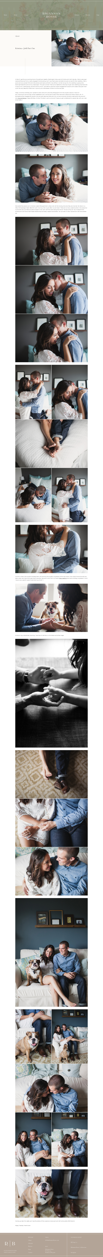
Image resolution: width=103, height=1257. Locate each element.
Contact (26, 15)
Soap (98, 15)
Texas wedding (63, 578)
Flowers (88, 15)
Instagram (73, 1252)
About (15, 15)
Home (5, 15)
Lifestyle (77, 15)
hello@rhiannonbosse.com (52, 1240)
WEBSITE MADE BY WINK (9, 1252)
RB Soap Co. (74, 1242)
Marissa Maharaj (22, 98)
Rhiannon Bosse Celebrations (78, 1247)
